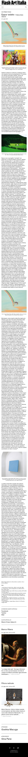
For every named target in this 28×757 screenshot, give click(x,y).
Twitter (3, 613)
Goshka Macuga (9, 729)
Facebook (4, 611)
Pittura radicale (7, 683)
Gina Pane (6, 738)
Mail (2, 615)
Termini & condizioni (14, 751)
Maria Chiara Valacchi (8, 622)
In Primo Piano (6, 12)
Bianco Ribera (7, 629)
